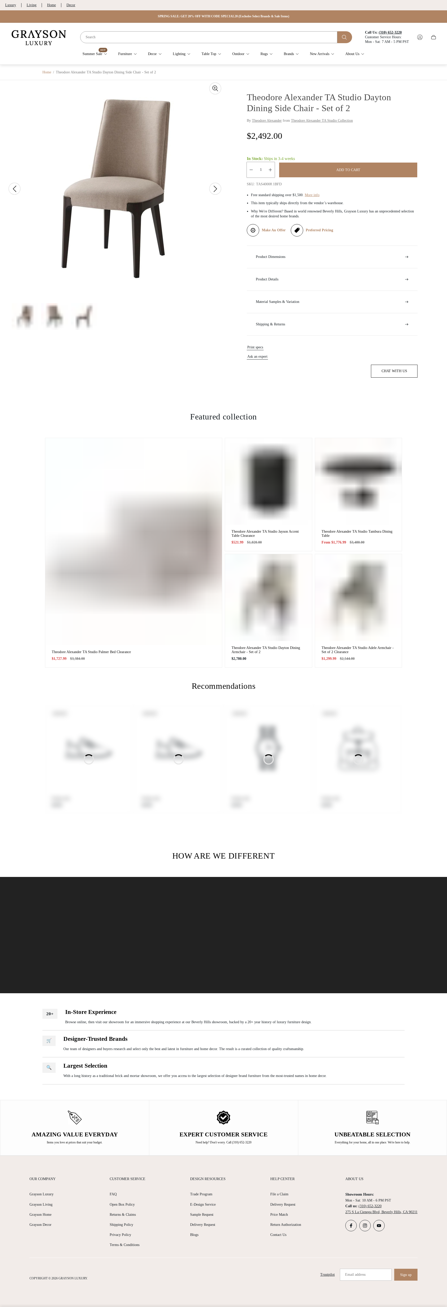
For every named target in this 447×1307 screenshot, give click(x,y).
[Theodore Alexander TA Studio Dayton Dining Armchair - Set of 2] (268, 597)
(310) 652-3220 (370, 1206)
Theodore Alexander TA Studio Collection (322, 121)
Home (51, 5)
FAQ (113, 1194)
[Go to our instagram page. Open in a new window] (365, 1225)
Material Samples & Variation (277, 302)
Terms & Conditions (124, 1245)
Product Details (267, 279)
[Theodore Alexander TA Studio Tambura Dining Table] (358, 481)
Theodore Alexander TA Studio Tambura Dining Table (357, 534)
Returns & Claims (123, 1215)
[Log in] (420, 37)
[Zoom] (215, 88)
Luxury (10, 5)
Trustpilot (327, 1275)
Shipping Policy (121, 1225)
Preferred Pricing (319, 230)
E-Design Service (203, 1204)
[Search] (344, 37)
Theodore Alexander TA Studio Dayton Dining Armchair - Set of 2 (266, 650)
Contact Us (278, 1235)
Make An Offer (274, 230)
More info (312, 195)
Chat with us (394, 371)
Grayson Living (41, 1204)
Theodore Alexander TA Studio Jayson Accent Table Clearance (265, 534)
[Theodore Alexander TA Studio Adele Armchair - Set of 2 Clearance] (358, 597)
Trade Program (201, 1194)
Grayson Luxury (41, 1194)
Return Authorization (285, 1225)
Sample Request (201, 1215)
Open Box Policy (122, 1204)
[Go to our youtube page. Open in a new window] (379, 1225)
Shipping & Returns (270, 324)
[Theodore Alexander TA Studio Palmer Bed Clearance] (133, 541)
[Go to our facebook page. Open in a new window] (351, 1225)
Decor (70, 5)
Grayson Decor (40, 1225)
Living (31, 5)
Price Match (279, 1215)
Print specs (255, 347)
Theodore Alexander (267, 121)
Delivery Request (202, 1225)
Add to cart (348, 170)
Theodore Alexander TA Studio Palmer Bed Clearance (91, 652)
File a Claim (279, 1194)
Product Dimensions (270, 257)
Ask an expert (257, 356)
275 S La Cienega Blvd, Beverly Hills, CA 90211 (381, 1212)
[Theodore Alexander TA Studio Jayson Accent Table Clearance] (268, 481)
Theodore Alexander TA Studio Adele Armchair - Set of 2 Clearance (358, 650)
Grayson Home (40, 1215)
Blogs (194, 1235)
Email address (355, 1275)
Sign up (406, 1275)
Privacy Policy (120, 1235)
